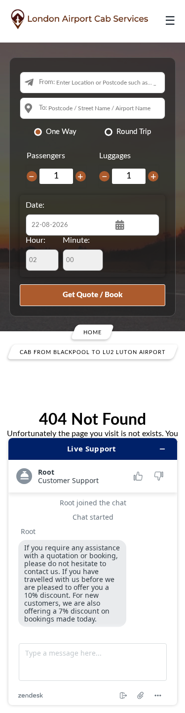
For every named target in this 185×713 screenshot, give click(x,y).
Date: (35, 205)
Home (92, 332)
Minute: (76, 240)
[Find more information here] (92, 571)
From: (47, 82)
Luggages (115, 156)
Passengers (46, 156)
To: (43, 108)
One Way (61, 131)
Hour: (35, 240)
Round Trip (133, 131)
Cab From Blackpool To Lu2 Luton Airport (93, 352)
